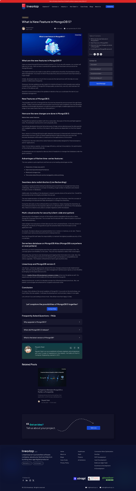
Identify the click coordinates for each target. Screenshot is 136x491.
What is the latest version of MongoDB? (39, 338)
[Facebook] (95, 54)
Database (25, 17)
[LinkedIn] (98, 54)
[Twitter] (101, 54)
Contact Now (52, 309)
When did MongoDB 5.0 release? (36, 330)
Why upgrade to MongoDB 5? (35, 322)
